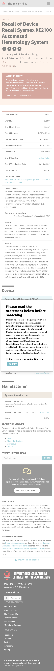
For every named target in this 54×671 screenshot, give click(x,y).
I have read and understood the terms (26, 359)
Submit (13, 364)
